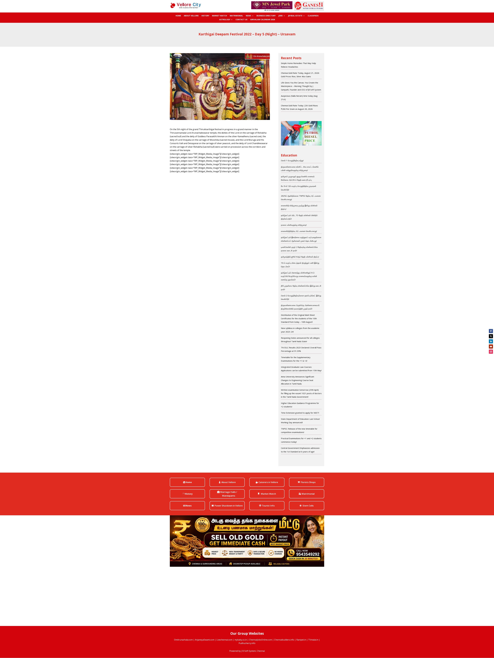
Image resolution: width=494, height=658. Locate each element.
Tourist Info (268, 505)
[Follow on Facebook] (491, 331)
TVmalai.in (313, 639)
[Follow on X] (491, 336)
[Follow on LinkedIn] (491, 341)
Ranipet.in (301, 639)
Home (178, 16)
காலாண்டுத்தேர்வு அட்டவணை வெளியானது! (299, 231)
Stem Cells (308, 505)
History (205, 16)
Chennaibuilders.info (284, 639)
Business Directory (266, 16)
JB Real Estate (295, 16)
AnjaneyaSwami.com (204, 639)
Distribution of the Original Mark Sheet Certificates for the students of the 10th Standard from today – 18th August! (299, 318)
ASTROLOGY (224, 20)
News (248, 16)
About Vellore (191, 16)
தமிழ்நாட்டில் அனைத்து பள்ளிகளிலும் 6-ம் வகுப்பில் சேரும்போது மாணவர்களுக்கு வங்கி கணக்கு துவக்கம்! (299, 276)
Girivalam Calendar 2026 (262, 20)
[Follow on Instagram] (491, 352)
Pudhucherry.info (247, 643)
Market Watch (219, 16)
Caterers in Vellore (268, 482)
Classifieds (313, 16)
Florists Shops (308, 482)
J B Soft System (248, 651)
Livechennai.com (224, 639)
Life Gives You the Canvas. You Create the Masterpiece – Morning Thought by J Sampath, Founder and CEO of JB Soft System (301, 86)
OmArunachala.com (183, 639)
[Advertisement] (220, 194)
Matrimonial (236, 16)
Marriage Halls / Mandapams (228, 493)
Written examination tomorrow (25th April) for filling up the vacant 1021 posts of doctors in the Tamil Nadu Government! (301, 393)
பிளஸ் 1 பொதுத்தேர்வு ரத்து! (292, 160)
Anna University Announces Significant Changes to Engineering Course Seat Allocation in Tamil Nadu (297, 380)
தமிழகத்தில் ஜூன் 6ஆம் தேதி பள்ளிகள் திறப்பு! (300, 256)
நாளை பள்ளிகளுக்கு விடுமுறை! (294, 225)
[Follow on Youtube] (491, 346)
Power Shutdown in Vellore (228, 505)
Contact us (241, 20)
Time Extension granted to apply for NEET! (300, 412)
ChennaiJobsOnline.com (260, 639)
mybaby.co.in (241, 639)
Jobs (280, 16)
